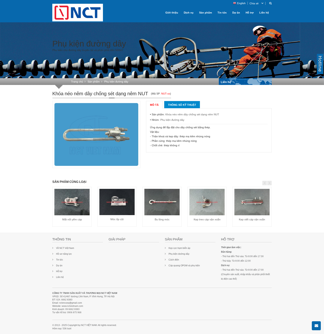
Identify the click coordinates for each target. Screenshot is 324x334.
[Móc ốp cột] (117, 202)
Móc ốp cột (117, 219)
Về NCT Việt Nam (65, 248)
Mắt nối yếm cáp (72, 219)
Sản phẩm (205, 12)
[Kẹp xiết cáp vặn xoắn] (252, 202)
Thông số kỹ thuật (182, 104)
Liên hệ (264, 12)
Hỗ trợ (250, 12)
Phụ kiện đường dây (172, 119)
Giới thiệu (171, 12)
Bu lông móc (162, 219)
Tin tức (222, 12)
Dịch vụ (189, 12)
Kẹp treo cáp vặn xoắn (207, 219)
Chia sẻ (254, 3)
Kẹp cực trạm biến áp (179, 248)
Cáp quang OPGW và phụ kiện (184, 265)
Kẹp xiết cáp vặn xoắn (252, 219)
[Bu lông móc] (162, 202)
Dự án (236, 12)
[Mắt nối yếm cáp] (72, 202)
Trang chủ (77, 81)
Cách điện (174, 259)
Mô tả (154, 104)
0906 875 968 (74, 312)
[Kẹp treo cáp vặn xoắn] (207, 202)
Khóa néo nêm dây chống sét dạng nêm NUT (192, 114)
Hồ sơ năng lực (64, 254)
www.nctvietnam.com (72, 306)
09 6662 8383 (72, 309)
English (241, 3)
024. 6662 (61, 299)
